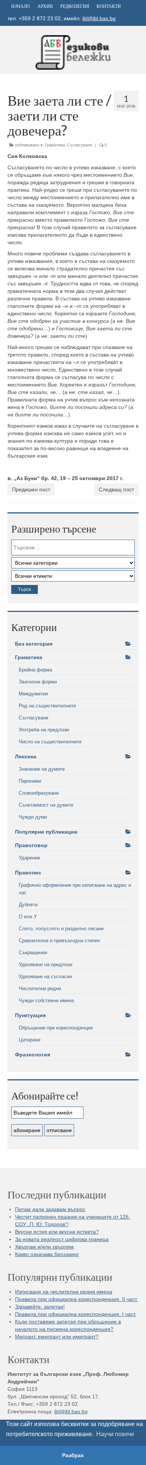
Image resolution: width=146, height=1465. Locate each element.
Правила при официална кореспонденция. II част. (76, 1299)
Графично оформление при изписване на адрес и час (75, 888)
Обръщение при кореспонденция (56, 1028)
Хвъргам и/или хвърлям (44, 1247)
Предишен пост (31, 489)
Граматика (55, 145)
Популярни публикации (46, 832)
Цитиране (29, 1040)
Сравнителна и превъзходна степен (59, 940)
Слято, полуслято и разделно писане (61, 928)
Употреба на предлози (44, 729)
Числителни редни (40, 988)
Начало (20, 6)
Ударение (29, 858)
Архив (45, 6)
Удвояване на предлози (45, 964)
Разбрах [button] (73, 1455)
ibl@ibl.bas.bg (99, 18)
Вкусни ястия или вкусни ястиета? (57, 1232)
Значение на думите (42, 769)
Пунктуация (30, 1015)
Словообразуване (39, 793)
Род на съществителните (47, 706)
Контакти (109, 6)
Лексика (25, 756)
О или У (28, 916)
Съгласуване (79, 145)
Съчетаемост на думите (46, 805)
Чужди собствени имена (46, 1000)
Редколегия (74, 6)
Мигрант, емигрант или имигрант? (56, 1337)
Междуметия (33, 694)
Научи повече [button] (115, 1434)
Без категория (33, 644)
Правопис (28, 873)
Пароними (30, 781)
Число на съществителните (50, 741)
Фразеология (32, 1055)
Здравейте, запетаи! (40, 1307)
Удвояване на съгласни (45, 976)
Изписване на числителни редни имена (63, 1292)
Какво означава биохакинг (47, 1254)
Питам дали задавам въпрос (50, 1209)
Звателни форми (38, 682)
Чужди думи (33, 817)
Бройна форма (35, 670)
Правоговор (31, 845)
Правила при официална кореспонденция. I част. (75, 1314)
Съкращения (33, 952)
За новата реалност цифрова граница (62, 1239)
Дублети (28, 904)
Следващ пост (116, 489)
